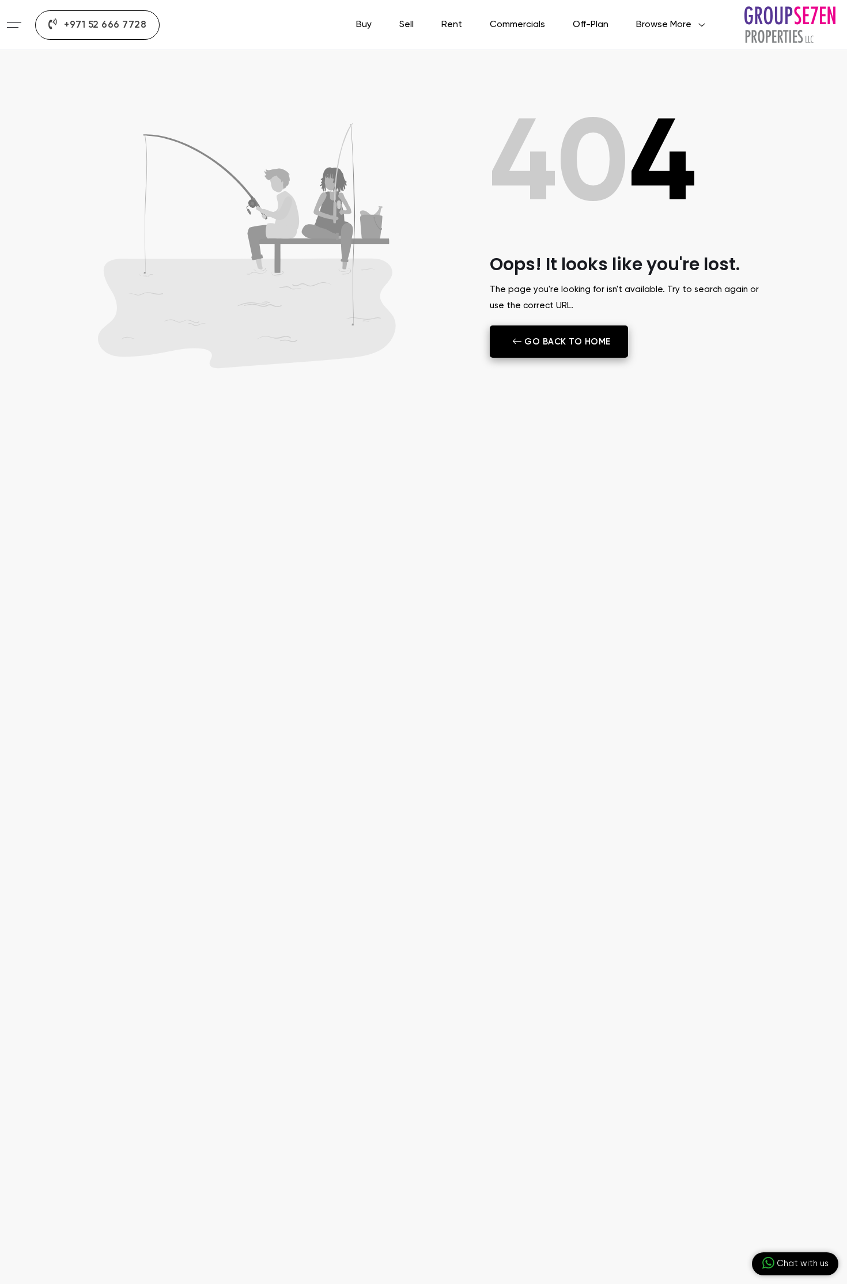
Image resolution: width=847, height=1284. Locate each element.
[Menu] (14, 25)
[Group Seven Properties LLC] (790, 24)
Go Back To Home (565, 342)
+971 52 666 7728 (104, 25)
